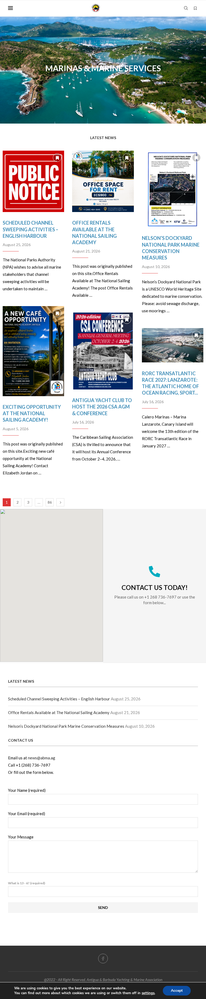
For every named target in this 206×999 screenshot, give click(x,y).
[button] (9, 69)
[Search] (186, 8)
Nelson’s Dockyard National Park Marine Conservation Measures (66, 726)
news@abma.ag (41, 757)
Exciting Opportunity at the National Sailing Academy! (32, 413)
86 (49, 502)
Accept (177, 990)
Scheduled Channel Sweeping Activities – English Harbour (30, 229)
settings (148, 993)
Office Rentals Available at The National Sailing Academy (58, 712)
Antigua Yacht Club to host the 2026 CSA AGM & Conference (102, 406)
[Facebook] (103, 958)
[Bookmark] (195, 8)
